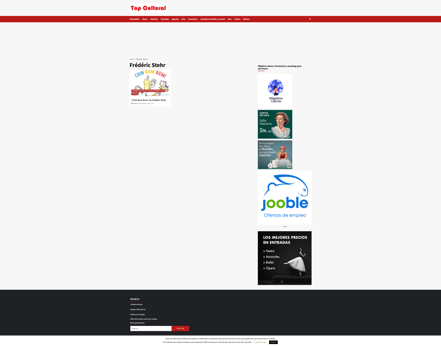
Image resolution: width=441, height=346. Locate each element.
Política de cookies (137, 314)
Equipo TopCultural (137, 309)
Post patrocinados (137, 323)
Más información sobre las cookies (143, 319)
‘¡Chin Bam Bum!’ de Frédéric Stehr (148, 100)
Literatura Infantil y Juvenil (213, 19)
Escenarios (193, 19)
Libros (145, 19)
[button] (310, 19)
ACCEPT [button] (273, 342)
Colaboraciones (136, 304)
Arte (230, 19)
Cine (183, 19)
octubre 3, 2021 (146, 104)
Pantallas (165, 19)
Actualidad (134, 19)
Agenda (175, 19)
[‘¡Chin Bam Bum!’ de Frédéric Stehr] (150, 83)
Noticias (154, 19)
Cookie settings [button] (260, 342)
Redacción (136, 104)
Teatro (237, 19)
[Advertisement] (220, 39)
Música (246, 19)
